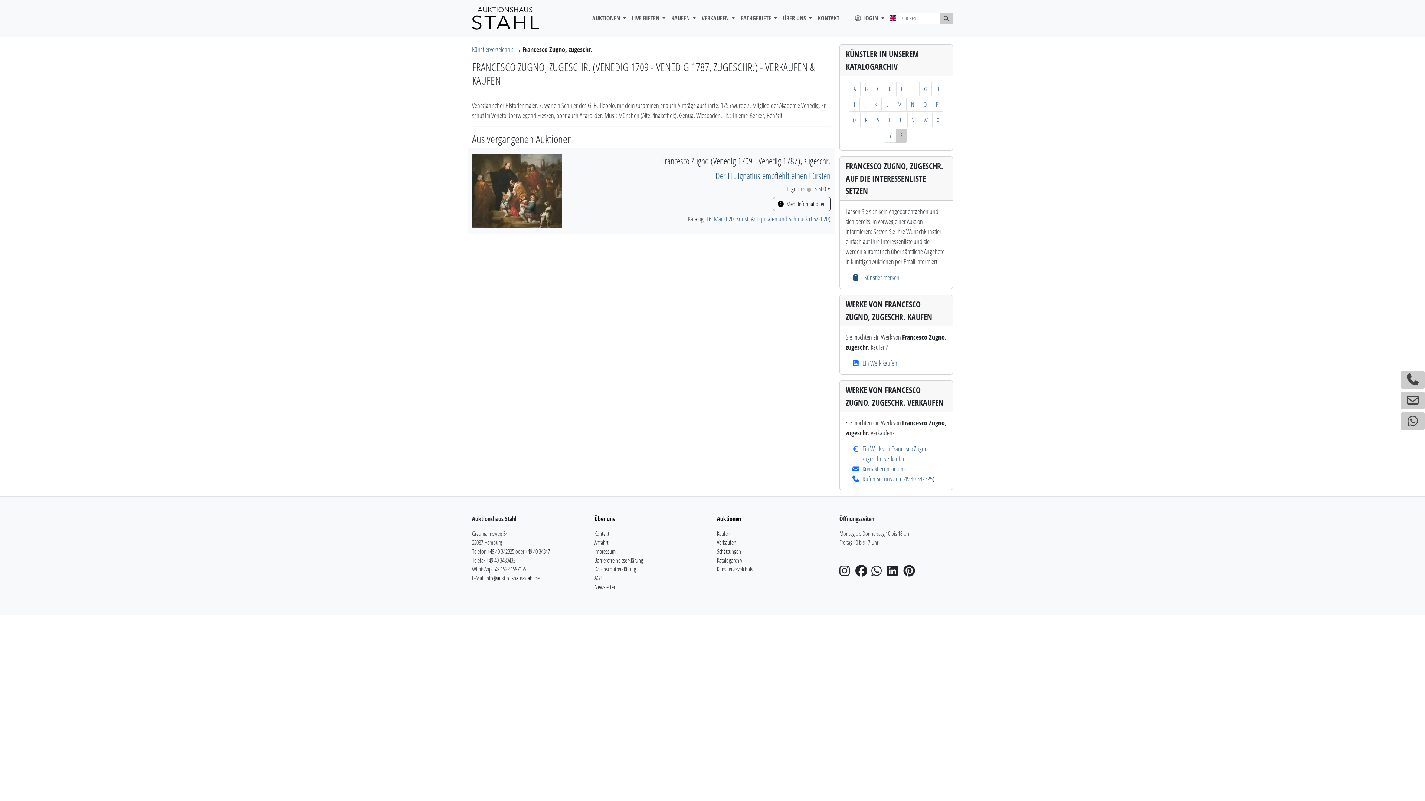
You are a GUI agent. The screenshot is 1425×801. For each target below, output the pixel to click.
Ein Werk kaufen (879, 363)
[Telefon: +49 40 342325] (1413, 380)
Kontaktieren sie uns (884, 468)
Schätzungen (729, 551)
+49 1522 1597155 (509, 569)
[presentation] (517, 189)
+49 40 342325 (917, 478)
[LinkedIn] (894, 573)
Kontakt (828, 18)
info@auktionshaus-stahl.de (512, 578)
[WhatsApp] (878, 573)
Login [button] (870, 18)
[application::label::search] (946, 18)
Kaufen (723, 534)
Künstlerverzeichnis (493, 49)
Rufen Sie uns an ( (882, 478)
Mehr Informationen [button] (805, 204)
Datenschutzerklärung (615, 569)
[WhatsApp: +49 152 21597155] (1413, 421)
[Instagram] (846, 573)
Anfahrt (601, 542)
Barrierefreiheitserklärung (618, 560)
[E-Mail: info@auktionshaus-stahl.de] (1413, 400)
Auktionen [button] (607, 18)
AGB (598, 578)
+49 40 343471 (538, 551)
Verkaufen (726, 542)
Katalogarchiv (729, 560)
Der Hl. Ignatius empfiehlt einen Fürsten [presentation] (773, 175)
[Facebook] (862, 573)
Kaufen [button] (681, 18)
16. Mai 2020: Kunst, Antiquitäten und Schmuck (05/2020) (768, 218)
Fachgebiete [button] (757, 18)
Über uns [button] (795, 18)
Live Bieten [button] (646, 18)
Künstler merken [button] (881, 277)
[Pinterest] (910, 573)
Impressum (605, 551)
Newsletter (604, 587)
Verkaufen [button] (716, 18)
